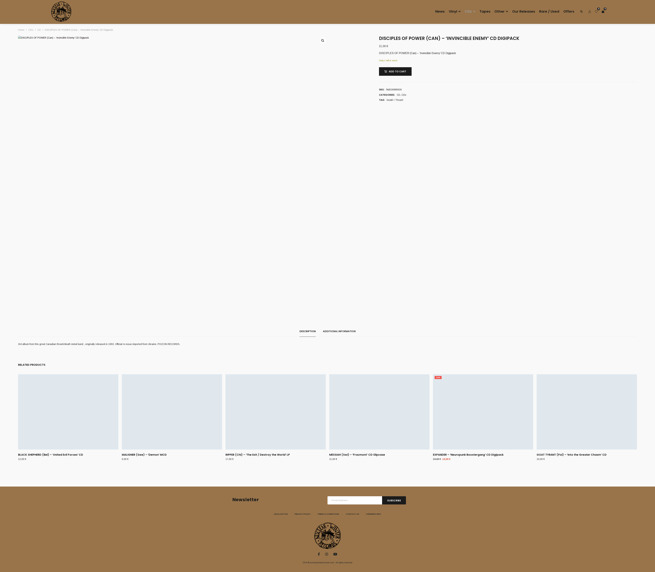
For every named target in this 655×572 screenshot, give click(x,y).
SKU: (381, 89)
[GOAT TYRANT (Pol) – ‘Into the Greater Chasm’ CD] (587, 412)
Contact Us (352, 514)
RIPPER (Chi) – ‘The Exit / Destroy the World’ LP (257, 455)
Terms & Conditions (328, 514)
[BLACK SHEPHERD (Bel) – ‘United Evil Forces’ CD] (68, 412)
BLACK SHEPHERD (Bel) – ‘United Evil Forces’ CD (50, 455)
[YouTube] (335, 554)
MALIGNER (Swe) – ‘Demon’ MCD (144, 455)
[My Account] (589, 11)
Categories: (387, 95)
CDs (404, 94)
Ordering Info (373, 514)
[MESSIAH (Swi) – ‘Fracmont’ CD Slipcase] (379, 412)
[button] (323, 41)
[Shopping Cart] (603, 11)
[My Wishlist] (596, 11)
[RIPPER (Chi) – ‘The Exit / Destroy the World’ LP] (275, 412)
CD (398, 94)
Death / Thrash (395, 100)
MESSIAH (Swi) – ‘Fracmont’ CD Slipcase (357, 455)
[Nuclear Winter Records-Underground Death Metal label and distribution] (61, 11)
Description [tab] (308, 331)
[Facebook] (319, 554)
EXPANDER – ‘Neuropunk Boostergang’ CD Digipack (468, 455)
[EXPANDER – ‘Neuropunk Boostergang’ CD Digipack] (483, 412)
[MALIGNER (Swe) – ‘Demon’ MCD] (172, 412)
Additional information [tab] (339, 331)
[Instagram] (326, 554)
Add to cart (397, 71)
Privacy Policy (302, 514)
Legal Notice (281, 514)
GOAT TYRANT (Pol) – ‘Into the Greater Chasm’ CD (572, 455)
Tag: (382, 100)
